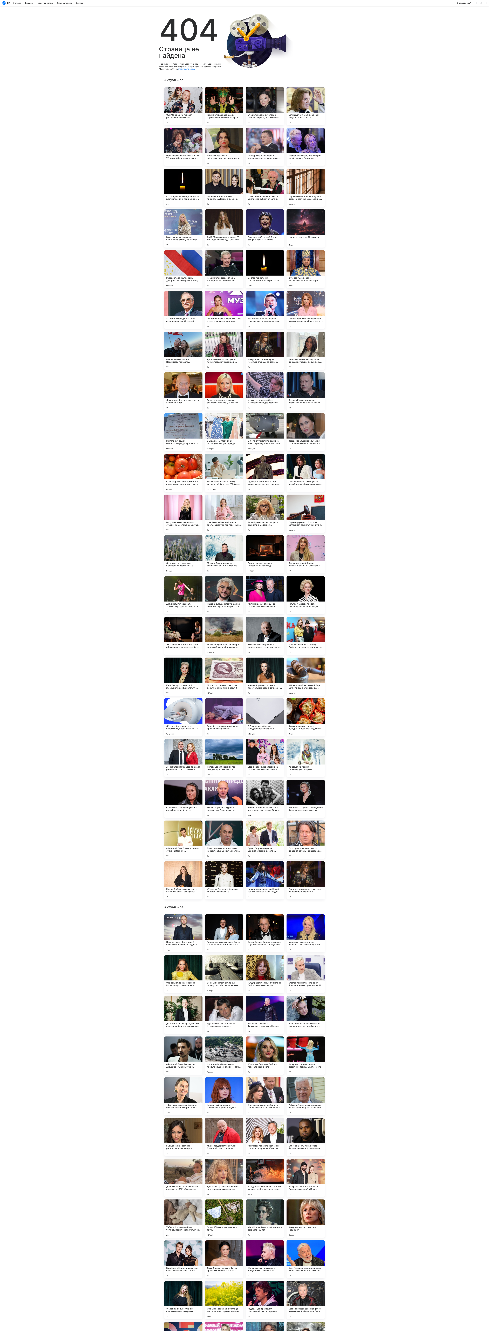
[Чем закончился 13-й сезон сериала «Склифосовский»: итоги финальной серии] (306, 921)
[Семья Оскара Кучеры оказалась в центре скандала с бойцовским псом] (265, 1178)
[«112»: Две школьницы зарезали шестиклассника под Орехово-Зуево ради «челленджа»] (183, 188)
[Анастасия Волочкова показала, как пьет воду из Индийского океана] (306, 1259)
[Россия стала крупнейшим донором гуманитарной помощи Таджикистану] (183, 269)
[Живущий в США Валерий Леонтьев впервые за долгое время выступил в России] (265, 351)
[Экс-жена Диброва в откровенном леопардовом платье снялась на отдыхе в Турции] (306, 1043)
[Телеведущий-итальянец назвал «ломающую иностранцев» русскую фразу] (183, 962)
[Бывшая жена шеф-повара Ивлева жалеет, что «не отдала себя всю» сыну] (265, 636)
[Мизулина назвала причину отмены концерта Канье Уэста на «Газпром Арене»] (183, 514)
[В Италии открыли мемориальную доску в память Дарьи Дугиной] (183, 432)
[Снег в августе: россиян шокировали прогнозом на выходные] (183, 554)
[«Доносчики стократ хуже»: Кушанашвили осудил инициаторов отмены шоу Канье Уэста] (224, 1259)
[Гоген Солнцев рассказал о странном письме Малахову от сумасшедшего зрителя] (224, 106)
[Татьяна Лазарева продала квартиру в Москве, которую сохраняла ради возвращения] (306, 595)
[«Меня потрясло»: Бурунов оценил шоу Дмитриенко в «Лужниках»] (224, 799)
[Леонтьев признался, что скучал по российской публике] (306, 880)
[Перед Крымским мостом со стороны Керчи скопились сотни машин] (183, 1084)
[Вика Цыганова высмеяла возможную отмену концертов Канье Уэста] (183, 228)
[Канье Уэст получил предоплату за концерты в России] (306, 962)
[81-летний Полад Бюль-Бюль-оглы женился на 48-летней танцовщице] (183, 310)
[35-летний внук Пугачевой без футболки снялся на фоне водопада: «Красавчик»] (224, 921)
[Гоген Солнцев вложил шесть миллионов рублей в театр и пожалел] (265, 188)
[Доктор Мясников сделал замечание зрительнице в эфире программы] (265, 147)
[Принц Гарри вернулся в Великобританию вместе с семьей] (265, 840)
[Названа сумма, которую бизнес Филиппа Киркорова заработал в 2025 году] (224, 595)
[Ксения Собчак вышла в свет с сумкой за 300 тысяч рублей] (183, 880)
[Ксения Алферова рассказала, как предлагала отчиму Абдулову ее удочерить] (265, 799)
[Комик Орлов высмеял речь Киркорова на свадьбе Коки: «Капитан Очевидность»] (224, 269)
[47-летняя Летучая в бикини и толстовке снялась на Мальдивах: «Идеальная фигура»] (224, 880)
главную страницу (186, 69)
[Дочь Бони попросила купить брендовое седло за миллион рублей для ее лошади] (224, 1043)
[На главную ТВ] (8, 3)
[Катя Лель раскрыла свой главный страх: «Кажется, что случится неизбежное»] (183, 677)
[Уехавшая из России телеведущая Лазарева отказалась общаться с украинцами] (306, 758)
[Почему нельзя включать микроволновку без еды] (265, 554)
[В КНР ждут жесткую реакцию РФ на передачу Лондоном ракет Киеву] (265, 432)
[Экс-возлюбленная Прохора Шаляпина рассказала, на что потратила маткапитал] (183, 1218)
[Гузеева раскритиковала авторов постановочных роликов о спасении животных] (265, 921)
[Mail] (4, 3)
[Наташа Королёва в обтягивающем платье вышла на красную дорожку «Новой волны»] (224, 147)
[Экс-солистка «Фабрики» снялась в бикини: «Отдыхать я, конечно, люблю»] (306, 554)
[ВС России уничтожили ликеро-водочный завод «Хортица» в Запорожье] (224, 636)
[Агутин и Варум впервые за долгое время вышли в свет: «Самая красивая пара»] (265, 595)
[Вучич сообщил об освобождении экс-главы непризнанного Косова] (183, 1003)
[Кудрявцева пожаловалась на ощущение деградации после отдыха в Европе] (224, 1084)
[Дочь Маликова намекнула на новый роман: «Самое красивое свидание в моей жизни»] (306, 473)
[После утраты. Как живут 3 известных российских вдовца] (183, 1178)
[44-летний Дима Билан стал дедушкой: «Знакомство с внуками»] (183, 1300)
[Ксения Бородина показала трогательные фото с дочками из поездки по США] (265, 677)
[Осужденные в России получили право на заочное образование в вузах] (306, 188)
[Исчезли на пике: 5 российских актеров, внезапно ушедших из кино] (265, 1043)
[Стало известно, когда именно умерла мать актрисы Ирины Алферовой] (265, 1125)
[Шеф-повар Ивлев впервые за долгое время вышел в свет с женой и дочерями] (265, 758)
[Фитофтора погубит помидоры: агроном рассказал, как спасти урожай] (183, 473)
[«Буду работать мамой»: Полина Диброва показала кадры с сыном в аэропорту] (265, 1218)
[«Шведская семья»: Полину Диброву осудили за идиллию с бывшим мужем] (306, 636)
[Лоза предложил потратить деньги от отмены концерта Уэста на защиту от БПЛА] (306, 840)
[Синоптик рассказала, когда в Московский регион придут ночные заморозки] (265, 962)
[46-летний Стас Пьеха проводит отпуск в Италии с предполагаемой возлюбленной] (183, 840)
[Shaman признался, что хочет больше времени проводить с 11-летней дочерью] (306, 1218)
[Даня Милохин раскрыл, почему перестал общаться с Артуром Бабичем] (183, 1259)
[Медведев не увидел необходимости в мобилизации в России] (306, 1003)
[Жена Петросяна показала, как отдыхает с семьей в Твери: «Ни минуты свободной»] (306, 1084)
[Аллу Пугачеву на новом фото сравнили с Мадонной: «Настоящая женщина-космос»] (265, 514)
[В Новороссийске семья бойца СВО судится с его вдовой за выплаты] (306, 677)
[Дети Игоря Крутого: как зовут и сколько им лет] (183, 391)
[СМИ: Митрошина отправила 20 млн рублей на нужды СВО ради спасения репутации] (224, 228)
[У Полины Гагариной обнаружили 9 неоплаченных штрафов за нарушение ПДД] (306, 799)
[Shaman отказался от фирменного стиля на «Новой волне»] (265, 1259)
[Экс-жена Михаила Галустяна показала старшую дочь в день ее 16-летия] (306, 351)
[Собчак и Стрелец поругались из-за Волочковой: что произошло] (183, 799)
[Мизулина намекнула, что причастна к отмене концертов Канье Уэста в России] (306, 1178)
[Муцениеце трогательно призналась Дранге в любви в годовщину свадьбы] (224, 188)
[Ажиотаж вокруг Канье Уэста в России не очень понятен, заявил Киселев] (183, 921)
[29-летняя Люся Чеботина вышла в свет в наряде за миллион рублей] (224, 310)
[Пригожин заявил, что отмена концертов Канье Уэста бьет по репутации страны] (224, 840)
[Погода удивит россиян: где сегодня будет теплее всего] (224, 758)
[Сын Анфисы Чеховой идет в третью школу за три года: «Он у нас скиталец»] (224, 514)
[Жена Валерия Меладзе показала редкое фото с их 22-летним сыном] (183, 758)
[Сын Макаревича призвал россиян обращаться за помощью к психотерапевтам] (183, 106)
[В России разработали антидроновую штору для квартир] (265, 717)
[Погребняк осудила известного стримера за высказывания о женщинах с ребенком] (224, 1003)
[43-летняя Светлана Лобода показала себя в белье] (265, 1300)
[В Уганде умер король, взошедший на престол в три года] (306, 269)
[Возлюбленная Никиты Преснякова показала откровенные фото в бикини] (183, 351)
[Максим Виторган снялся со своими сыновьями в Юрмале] (224, 554)
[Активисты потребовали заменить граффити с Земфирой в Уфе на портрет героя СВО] (183, 595)
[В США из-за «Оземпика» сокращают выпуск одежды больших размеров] (224, 432)
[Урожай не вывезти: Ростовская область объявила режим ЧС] (224, 962)
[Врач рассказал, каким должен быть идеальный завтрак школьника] (265, 1084)
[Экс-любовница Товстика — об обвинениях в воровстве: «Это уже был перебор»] (183, 636)
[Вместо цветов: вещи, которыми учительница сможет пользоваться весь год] (183, 1125)
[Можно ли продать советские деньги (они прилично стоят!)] (224, 677)
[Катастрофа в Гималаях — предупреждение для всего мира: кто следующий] (224, 1300)
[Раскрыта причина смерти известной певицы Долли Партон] (306, 1300)
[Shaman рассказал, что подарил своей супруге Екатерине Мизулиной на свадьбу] (306, 147)
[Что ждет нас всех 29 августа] (306, 228)
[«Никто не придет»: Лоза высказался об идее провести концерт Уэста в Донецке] (265, 391)
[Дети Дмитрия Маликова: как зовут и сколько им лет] (306, 106)
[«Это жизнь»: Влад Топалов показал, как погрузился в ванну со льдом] (265, 310)
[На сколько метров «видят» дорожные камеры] (224, 1125)
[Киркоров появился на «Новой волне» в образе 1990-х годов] (265, 880)
